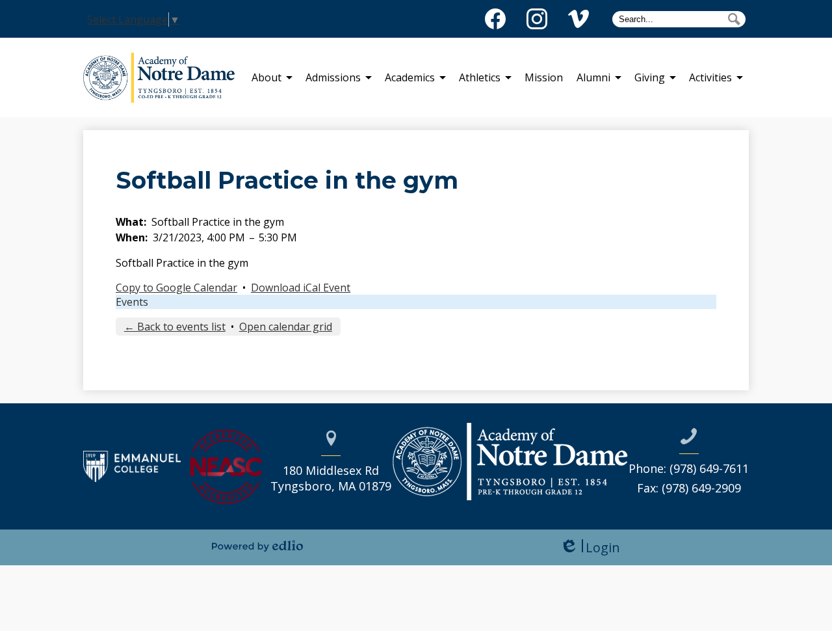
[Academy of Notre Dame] (163, 77)
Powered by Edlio (257, 545)
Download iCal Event (300, 287)
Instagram (536, 18)
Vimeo (578, 18)
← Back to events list (175, 326)
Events (132, 302)
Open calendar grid (285, 326)
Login (590, 547)
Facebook (495, 18)
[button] (266, 77)
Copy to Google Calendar (176, 287)
